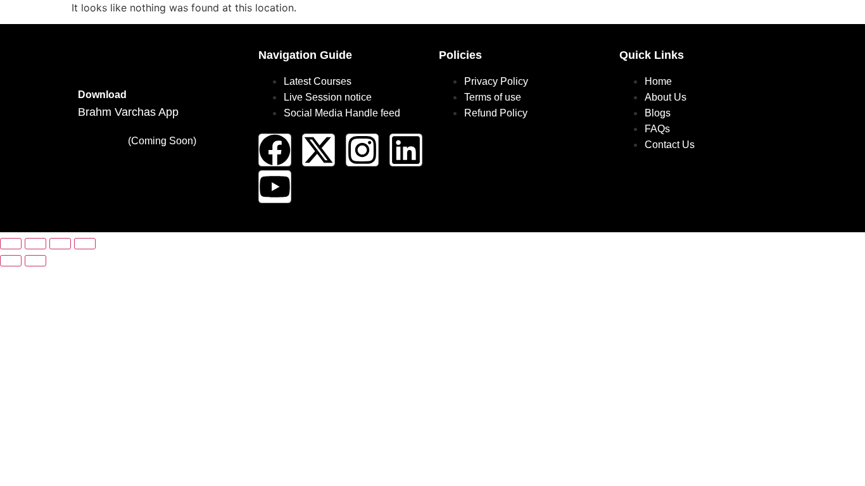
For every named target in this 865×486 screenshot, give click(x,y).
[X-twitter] (318, 150)
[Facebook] (274, 150)
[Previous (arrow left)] (11, 260)
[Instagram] (362, 150)
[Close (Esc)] (85, 243)
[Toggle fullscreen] (35, 243)
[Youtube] (274, 186)
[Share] (60, 243)
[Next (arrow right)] (35, 260)
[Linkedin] (405, 150)
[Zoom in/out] (11, 243)
